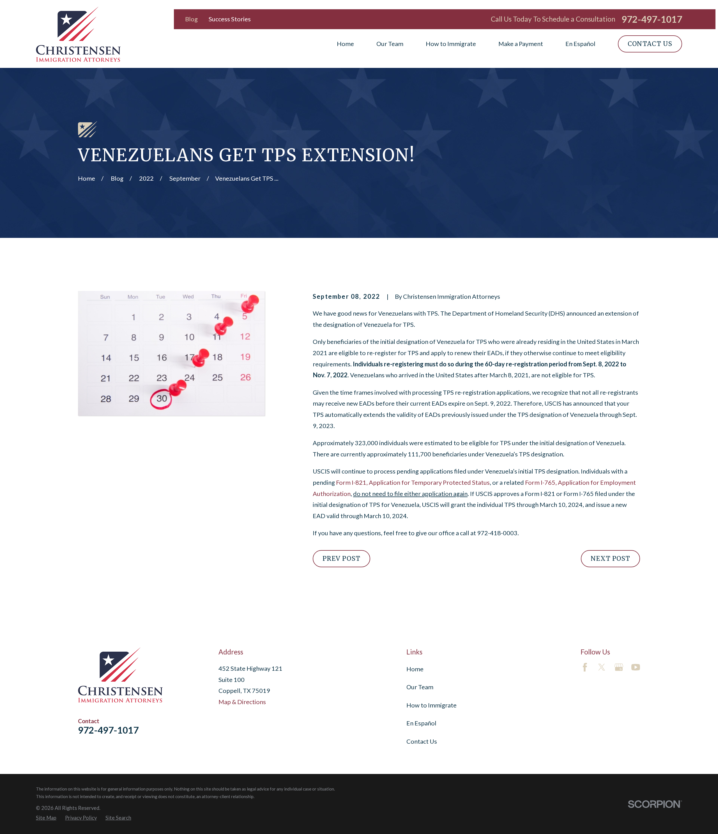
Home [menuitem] (345, 43)
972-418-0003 (497, 533)
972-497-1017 (652, 19)
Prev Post (341, 558)
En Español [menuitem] (580, 43)
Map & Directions (242, 702)
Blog (191, 19)
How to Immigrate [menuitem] (451, 43)
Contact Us (650, 44)
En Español (421, 723)
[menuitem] (46, 818)
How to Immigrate (431, 705)
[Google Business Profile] (619, 667)
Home (415, 669)
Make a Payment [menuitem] (520, 43)
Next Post (610, 558)
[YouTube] (635, 667)
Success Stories (230, 19)
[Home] (78, 34)
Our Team (419, 687)
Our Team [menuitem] (389, 43)
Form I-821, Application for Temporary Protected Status (413, 482)
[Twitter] (601, 667)
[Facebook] (585, 667)
